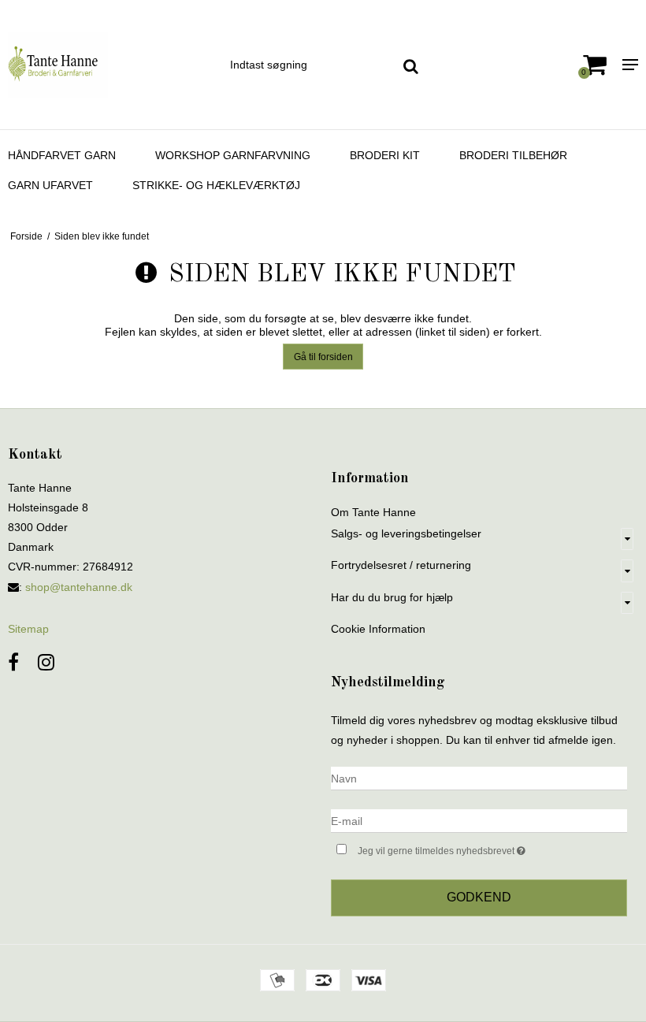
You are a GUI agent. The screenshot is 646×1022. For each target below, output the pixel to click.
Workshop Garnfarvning (232, 155)
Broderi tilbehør (513, 155)
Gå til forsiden (323, 356)
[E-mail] (479, 820)
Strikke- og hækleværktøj (216, 185)
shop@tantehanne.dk (78, 587)
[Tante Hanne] (107, 65)
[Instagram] (46, 662)
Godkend (479, 897)
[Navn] (479, 777)
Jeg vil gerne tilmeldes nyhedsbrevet (481, 847)
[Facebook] (13, 662)
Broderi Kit (385, 155)
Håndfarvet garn (62, 155)
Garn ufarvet (50, 185)
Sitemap (28, 628)
